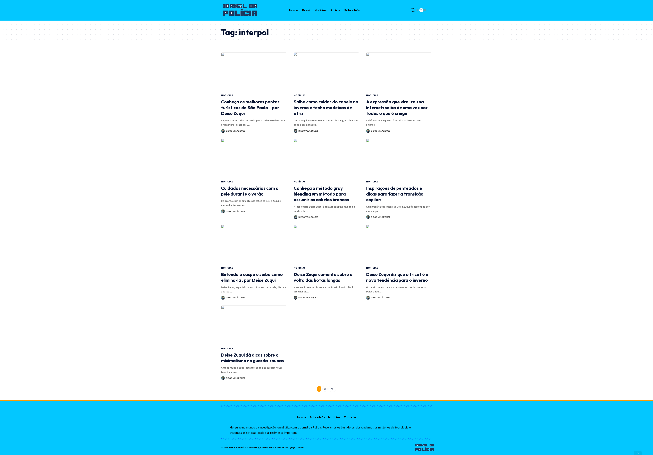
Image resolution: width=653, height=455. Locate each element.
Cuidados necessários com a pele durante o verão (250, 191)
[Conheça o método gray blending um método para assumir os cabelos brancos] (326, 158)
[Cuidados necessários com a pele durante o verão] (254, 158)
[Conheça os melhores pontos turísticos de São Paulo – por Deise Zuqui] (254, 72)
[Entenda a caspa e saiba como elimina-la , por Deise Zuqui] (254, 244)
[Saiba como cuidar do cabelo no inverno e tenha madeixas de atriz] (326, 72)
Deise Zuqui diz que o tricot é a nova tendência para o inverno (397, 277)
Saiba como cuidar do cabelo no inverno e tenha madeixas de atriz (326, 107)
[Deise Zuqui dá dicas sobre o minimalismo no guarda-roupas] (254, 325)
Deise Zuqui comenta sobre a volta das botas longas (323, 277)
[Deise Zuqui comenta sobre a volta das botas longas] (326, 244)
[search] (413, 10)
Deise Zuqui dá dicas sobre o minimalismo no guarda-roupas (252, 358)
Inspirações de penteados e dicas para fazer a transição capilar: (394, 194)
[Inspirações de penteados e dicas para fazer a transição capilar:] (399, 158)
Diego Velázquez (235, 131)
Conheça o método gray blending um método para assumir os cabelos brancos (321, 194)
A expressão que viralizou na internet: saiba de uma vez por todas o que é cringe (397, 107)
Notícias (227, 95)
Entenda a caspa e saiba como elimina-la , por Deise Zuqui (252, 277)
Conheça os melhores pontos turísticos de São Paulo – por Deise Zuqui (250, 107)
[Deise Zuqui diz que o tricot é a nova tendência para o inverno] (399, 244)
